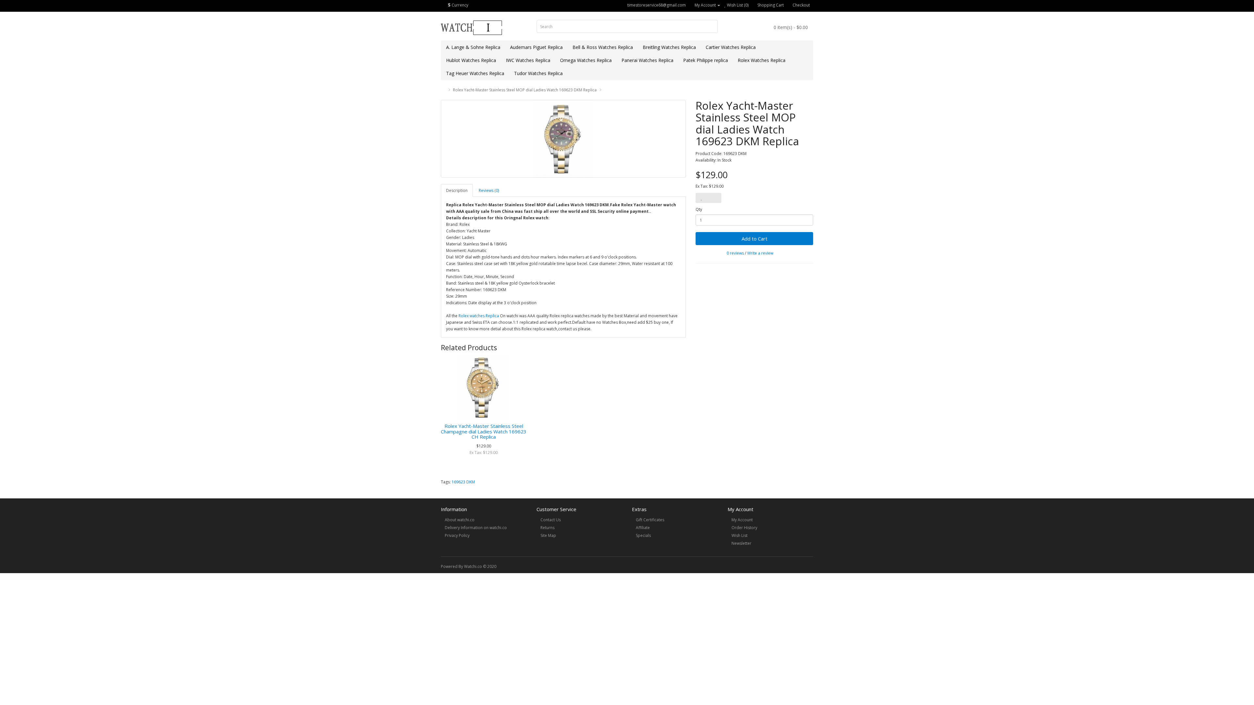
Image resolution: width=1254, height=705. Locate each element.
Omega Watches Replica (586, 60)
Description (457, 190)
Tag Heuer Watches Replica (475, 73)
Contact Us (550, 520)
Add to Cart (754, 238)
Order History (744, 527)
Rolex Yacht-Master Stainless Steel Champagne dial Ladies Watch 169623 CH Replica (483, 431)
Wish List (740, 535)
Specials (643, 535)
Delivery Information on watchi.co (476, 527)
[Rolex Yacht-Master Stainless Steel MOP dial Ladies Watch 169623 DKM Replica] (563, 139)
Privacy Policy (457, 535)
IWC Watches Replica (528, 60)
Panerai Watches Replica (647, 60)
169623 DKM (463, 482)
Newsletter (741, 543)
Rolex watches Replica (478, 316)
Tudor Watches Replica (538, 73)
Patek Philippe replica (705, 60)
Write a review (760, 253)
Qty (699, 209)
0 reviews (735, 253)
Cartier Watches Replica (731, 47)
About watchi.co (459, 520)
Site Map (548, 535)
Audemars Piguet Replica (536, 47)
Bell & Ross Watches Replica (602, 47)
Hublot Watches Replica (471, 60)
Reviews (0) (489, 190)
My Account (742, 520)
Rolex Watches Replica (761, 60)
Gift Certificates (650, 520)
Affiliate (643, 527)
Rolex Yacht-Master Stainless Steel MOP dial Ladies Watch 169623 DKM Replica (525, 90)
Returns (547, 527)
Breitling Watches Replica (669, 47)
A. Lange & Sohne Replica (473, 47)
